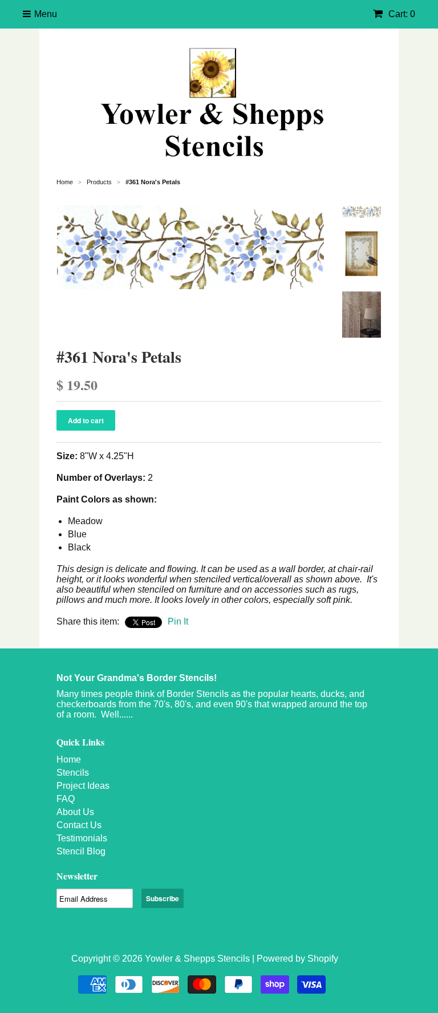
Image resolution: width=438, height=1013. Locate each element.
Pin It (178, 621)
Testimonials (81, 838)
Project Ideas (83, 786)
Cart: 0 (400, 14)
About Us (75, 812)
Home (68, 759)
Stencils (72, 772)
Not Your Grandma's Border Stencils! (136, 678)
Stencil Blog (81, 851)
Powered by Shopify (297, 958)
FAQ (65, 799)
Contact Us (79, 825)
